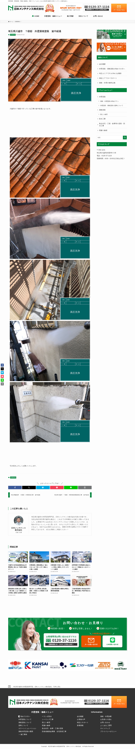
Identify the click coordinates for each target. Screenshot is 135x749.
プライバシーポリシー (108, 731)
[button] (15, 487)
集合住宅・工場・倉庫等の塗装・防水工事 (112, 125)
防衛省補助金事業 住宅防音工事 (54, 731)
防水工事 (102, 119)
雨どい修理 (103, 114)
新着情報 (12, 34)
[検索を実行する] (125, 137)
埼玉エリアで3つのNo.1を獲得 (110, 73)
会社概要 (102, 64)
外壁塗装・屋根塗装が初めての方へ (112, 69)
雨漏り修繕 (103, 130)
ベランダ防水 (47, 716)
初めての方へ (25, 716)
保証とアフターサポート (108, 78)
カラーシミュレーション (27, 728)
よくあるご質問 (106, 725)
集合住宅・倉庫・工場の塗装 (52, 728)
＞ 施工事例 (22, 734)
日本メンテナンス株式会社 (18, 529)
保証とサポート (82, 722)
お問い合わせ (105, 722)
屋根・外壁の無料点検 (107, 83)
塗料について (23, 725)
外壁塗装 (102, 97)
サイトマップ (105, 728)
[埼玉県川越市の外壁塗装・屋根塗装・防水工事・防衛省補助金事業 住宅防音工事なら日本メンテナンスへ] (26, 8)
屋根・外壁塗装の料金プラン (109, 101)
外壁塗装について (24, 719)
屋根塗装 (102, 110)
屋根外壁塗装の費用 (25, 731)
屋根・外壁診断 (106, 716)
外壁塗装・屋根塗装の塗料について (111, 105)
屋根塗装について (24, 722)
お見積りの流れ (106, 719)
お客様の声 (81, 719)
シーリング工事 (47, 719)
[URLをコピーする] (85, 487)
